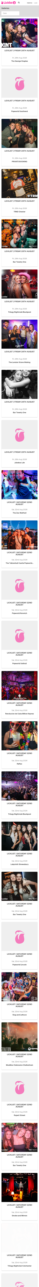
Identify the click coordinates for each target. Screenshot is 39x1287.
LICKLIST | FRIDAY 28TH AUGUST (19, 50)
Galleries (29, 3)
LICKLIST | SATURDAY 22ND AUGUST (19, 503)
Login (35, 3)
